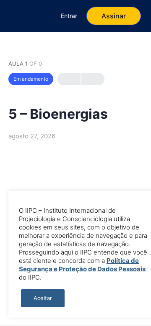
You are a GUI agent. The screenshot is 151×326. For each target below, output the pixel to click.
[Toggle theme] (15, 16)
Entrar (69, 15)
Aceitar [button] (43, 298)
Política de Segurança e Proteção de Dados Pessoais (82, 265)
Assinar (114, 16)
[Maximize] (38, 16)
